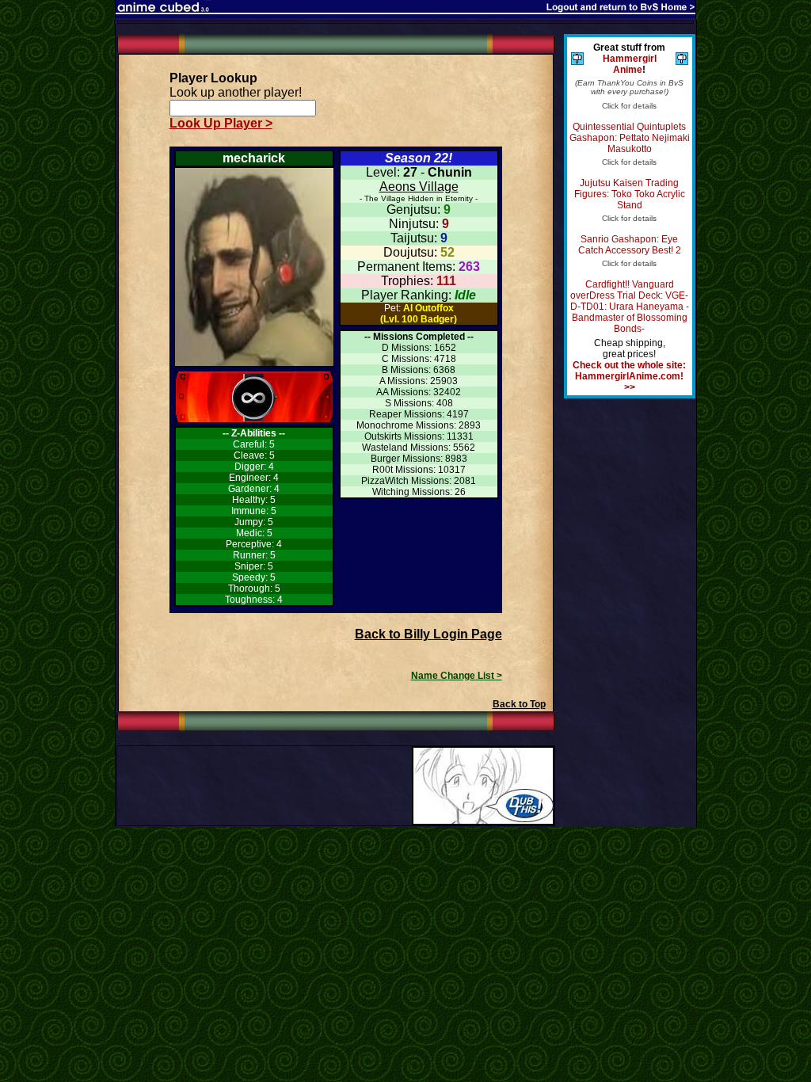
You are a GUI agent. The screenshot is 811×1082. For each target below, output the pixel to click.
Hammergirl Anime (630, 64)
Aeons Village (419, 186)
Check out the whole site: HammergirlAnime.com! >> (629, 376)
